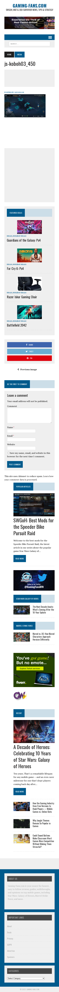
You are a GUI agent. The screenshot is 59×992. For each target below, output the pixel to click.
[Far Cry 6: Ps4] (29, 260)
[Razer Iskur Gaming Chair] (29, 288)
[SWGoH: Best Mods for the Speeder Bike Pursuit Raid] (34, 514)
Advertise (11, 950)
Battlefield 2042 (16, 325)
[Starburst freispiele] (20, 699)
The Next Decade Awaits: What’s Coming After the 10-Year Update (43, 609)
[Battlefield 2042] (29, 317)
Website (11, 444)
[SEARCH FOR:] (29, 43)
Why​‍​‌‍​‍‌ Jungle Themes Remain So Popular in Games (41, 823)
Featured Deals (16, 212)
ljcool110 (19, 92)
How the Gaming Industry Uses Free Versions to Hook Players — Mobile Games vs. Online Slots (43, 807)
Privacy (10, 938)
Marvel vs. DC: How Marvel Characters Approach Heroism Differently (43, 636)
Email (10, 435)
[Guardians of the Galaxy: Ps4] (29, 232)
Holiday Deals (19, 236)
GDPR (9, 944)
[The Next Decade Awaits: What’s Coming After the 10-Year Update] (21, 612)
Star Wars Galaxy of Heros (27, 598)
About (9, 926)
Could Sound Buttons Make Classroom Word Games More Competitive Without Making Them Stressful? (43, 841)
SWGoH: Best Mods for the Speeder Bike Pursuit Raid (33, 526)
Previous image (28, 369)
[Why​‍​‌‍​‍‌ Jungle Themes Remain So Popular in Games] (21, 826)
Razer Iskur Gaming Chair (22, 296)
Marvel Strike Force (24, 625)
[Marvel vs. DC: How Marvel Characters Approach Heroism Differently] (21, 639)
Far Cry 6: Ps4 (15, 268)
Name (10, 427)
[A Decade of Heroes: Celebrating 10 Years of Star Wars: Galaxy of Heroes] (34, 741)
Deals (9, 236)
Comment (12, 406)
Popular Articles (23, 486)
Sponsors (10, 956)
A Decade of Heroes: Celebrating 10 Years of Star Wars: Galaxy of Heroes (32, 756)
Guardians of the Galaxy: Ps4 (24, 240)
